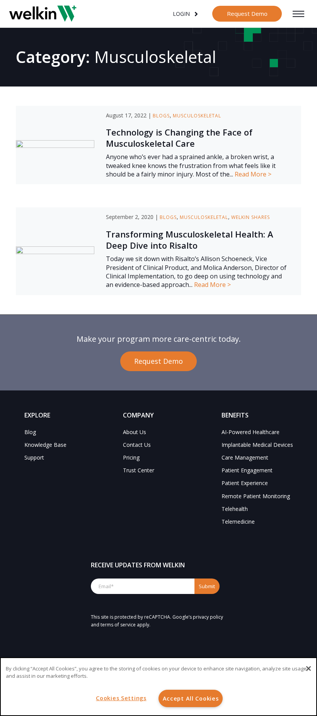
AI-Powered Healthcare (251, 432)
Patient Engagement (247, 470)
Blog (30, 432)
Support (34, 457)
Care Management (245, 457)
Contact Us (137, 444)
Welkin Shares (250, 217)
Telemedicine (238, 521)
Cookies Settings (121, 698)
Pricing (131, 457)
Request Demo (247, 13)
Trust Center (138, 470)
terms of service (118, 624)
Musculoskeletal (197, 115)
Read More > (253, 174)
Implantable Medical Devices (257, 444)
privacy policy (208, 617)
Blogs (161, 115)
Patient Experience (245, 483)
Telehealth (235, 508)
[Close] (308, 668)
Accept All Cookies (191, 698)
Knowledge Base (45, 444)
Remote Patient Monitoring (256, 496)
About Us (134, 432)
